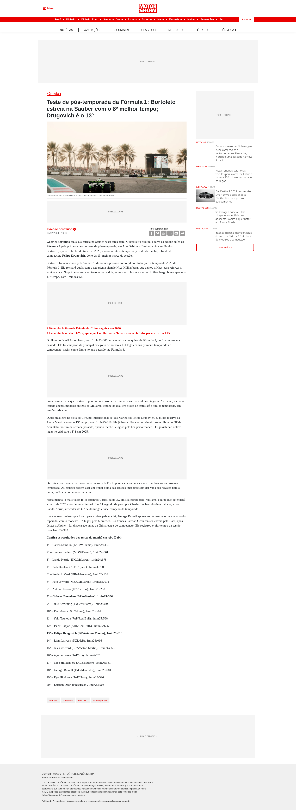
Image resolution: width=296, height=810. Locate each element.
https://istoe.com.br (51, 795)
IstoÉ (58, 19)
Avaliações (92, 30)
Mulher (191, 19)
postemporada (100, 700)
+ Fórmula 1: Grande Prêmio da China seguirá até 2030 (84, 328)
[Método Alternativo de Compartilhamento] (182, 233)
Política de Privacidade (53, 801)
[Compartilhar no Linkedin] (170, 233)
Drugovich (68, 700)
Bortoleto (53, 700)
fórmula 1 (83, 700)
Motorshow (175, 19)
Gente (119, 19)
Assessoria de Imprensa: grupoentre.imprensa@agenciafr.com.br (98, 801)
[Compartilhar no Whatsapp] (163, 233)
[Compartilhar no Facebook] (151, 233)
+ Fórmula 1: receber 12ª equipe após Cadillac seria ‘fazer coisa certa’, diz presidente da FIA (108, 333)
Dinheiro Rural (89, 19)
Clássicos (149, 30)
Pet (221, 19)
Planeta (132, 19)
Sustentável (207, 19)
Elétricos (201, 30)
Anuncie (246, 19)
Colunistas (121, 30)
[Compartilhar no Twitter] (157, 233)
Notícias (66, 30)
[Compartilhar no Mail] (176, 233)
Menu (160, 19)
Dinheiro (71, 19)
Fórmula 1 (228, 30)
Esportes (147, 19)
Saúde (107, 19)
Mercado (175, 30)
